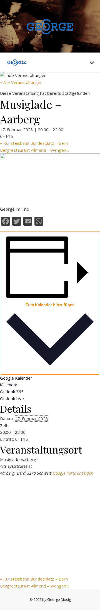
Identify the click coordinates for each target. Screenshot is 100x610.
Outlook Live (12, 398)
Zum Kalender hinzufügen (50, 304)
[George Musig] (50, 26)
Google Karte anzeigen (73, 473)
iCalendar (9, 384)
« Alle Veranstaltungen (21, 82)
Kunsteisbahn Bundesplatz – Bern (34, 143)
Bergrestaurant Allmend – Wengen (34, 150)
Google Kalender (16, 378)
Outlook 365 (12, 391)
